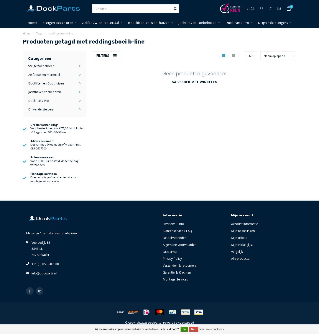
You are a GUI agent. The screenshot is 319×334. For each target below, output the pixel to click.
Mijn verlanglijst (242, 245)
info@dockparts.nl (44, 273)
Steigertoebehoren (58, 23)
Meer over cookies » (212, 329)
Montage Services (175, 279)
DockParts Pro (237, 23)
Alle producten (241, 258)
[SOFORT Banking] (133, 312)
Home (32, 23)
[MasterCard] (159, 312)
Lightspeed (186, 322)
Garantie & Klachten (177, 272)
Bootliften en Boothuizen (149, 23)
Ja (184, 329)
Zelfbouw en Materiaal (100, 23)
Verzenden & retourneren (180, 265)
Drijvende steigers (273, 23)
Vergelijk (237, 252)
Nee (193, 329)
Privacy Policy (172, 258)
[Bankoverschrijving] (120, 312)
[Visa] (198, 312)
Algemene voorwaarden (179, 245)
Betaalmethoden (174, 238)
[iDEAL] (146, 312)
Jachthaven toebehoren (197, 23)
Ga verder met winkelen (194, 82)
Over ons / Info (173, 224)
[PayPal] (185, 312)
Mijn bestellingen (243, 231)
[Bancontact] (172, 312)
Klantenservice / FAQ (177, 231)
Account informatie (244, 224)
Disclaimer (170, 252)
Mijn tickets (239, 238)
